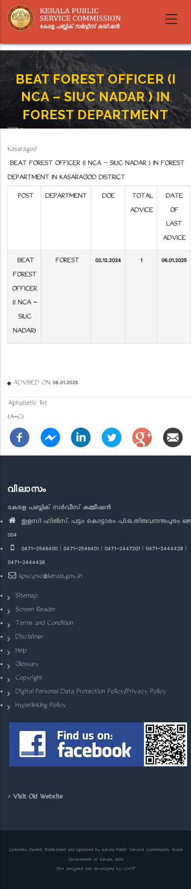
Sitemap (26, 596)
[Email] (173, 438)
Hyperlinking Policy (40, 706)
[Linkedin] (81, 438)
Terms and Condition (44, 624)
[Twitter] (111, 438)
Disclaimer (29, 637)
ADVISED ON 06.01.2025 (45, 383)
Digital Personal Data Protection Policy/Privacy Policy (90, 692)
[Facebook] (19, 438)
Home (12, 128)
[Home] (67, 18)
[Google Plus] (142, 438)
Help (20, 651)
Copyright (28, 678)
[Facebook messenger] (50, 438)
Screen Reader (35, 610)
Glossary (27, 665)
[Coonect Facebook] (99, 748)
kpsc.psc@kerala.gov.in (50, 577)
